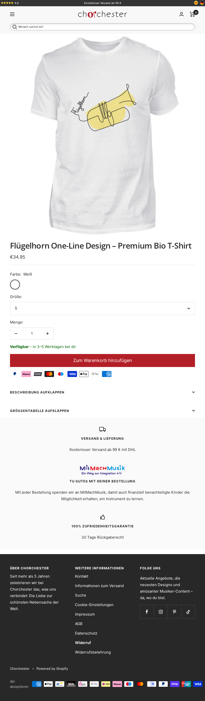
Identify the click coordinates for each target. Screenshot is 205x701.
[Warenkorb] (192, 14)
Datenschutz (86, 633)
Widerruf (83, 642)
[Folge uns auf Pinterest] (174, 612)
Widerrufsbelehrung (93, 652)
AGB (78, 623)
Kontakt (81, 576)
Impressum (85, 614)
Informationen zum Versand (99, 585)
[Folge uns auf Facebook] (147, 612)
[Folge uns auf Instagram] (161, 612)
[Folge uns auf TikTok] (188, 612)
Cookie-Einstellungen (94, 604)
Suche (80, 595)
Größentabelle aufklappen (39, 411)
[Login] (181, 14)
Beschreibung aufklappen (37, 392)
